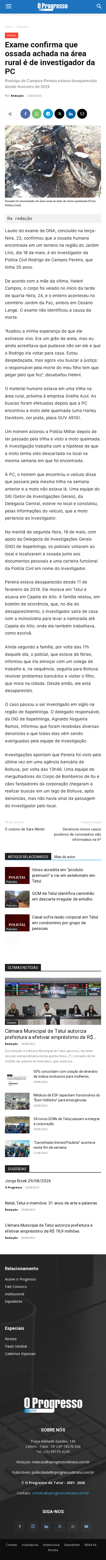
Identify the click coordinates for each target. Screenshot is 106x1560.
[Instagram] (33, 1526)
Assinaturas (30, 1545)
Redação (17, 95)
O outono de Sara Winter (25, 829)
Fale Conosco (16, 1286)
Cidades (11, 1022)
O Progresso (13, 1187)
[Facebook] (25, 114)
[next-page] (16, 941)
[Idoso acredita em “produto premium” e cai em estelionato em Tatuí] (17, 875)
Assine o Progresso (20, 1279)
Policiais (22, 27)
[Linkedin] (71, 114)
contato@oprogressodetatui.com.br (60, 1493)
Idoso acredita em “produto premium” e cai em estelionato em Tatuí (63, 875)
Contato (11, 1545)
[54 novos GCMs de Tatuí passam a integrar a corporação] (17, 1124)
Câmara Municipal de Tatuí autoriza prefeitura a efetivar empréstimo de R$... (51, 1034)
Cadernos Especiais (20, 1353)
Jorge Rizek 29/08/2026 (28, 1180)
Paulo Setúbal (16, 1346)
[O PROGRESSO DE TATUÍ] (53, 7)
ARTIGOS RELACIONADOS (28, 857)
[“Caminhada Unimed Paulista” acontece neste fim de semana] (17, 1148)
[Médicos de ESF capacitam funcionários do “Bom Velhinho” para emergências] (17, 1101)
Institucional (14, 1294)
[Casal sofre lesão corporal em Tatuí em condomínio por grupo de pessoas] (17, 922)
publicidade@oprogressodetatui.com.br (63, 1472)
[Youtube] (86, 1527)
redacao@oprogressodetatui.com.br (61, 1462)
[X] (59, 114)
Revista (11, 1338)
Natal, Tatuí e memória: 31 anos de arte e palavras (51, 1203)
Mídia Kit (90, 1545)
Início (8, 27)
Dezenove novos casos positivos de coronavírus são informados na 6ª (77, 834)
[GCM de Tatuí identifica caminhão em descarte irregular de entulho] (17, 899)
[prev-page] (8, 941)
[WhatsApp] (37, 114)
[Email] (82, 114)
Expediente (13, 1301)
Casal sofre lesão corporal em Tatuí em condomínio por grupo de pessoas (65, 923)
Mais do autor (64, 857)
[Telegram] (48, 114)
